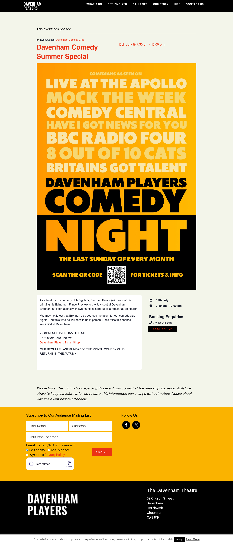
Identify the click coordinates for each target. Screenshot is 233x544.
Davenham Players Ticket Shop (60, 342)
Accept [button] (179, 540)
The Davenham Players (49, 6)
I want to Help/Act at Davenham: (52, 445)
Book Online (162, 329)
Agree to (47, 455)
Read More (193, 539)
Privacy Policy (55, 455)
